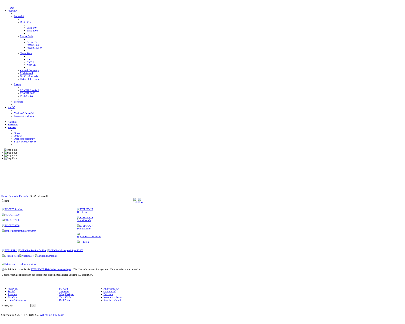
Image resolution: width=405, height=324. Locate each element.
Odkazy (18, 136)
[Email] (141, 202)
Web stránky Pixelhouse (52, 315)
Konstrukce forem (112, 297)
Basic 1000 (32, 30)
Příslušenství (26, 73)
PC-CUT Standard (29, 90)
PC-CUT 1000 (27, 93)
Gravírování (109, 291)
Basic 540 (32, 27)
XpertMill (64, 291)
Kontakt (12, 127)
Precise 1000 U (34, 47)
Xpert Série (26, 53)
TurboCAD (65, 297)
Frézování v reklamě (24, 116)
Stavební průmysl (112, 300)
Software (18, 101)
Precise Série (26, 36)
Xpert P (30, 62)
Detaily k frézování (29, 79)
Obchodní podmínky (24, 138)
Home (11, 7)
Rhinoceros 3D (111, 288)
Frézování (19, 16)
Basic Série (25, 22)
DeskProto (64, 300)
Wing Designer (66, 294)
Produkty (12, 10)
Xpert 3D (31, 64)
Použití (11, 107)
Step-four (12, 297)
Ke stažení (13, 124)
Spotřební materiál (29, 76)
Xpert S (30, 59)
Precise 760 (32, 42)
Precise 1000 (33, 44)
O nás (17, 133)
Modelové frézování (24, 113)
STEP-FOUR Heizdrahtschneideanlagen (51, 269)
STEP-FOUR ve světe (25, 141)
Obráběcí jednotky (29, 70)
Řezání (17, 84)
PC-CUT (63, 288)
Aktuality (12, 121)
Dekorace (108, 294)
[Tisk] (135, 202)
